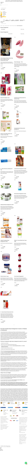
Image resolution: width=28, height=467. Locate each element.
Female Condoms (16, 101)
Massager (18, 66)
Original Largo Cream (9, 397)
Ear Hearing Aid (20, 398)
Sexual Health (20, 385)
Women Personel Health (13, 25)
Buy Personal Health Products (23, 102)
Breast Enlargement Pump (11, 382)
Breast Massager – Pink (4, 384)
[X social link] (13, 4)
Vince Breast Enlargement (18, 276)
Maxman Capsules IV (7, 394)
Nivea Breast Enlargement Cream (20, 193)
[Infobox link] (14, 2)
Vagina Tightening (16, 102)
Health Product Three (3, 314)
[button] (2, 69)
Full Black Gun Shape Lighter (17, 397)
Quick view (1, 57)
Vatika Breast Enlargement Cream (20, 382)
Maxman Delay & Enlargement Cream (8, 395)
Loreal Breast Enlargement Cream (20, 168)
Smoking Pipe (15, 398)
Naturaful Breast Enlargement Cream (7, 204)
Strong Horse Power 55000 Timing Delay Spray (16, 393)
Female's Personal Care (4, 137)
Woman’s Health (25, 385)
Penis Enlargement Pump (14, 394)
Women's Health (3, 172)
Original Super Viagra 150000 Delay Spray (16, 396)
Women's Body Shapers (4, 173)
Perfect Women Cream (5, 276)
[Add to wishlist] (3, 57)
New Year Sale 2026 (10, 317)
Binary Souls (8, 446)
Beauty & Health (7, 100)
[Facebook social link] (12, 4)
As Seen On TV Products (22, 64)
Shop (3, 25)
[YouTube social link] (14, 4)
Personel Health (7, 25)
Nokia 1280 (23, 396)
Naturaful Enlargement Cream (12, 384)
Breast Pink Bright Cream (5, 97)
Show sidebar (3, 29)
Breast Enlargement (23, 63)
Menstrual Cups (24, 101)
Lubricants (20, 101)
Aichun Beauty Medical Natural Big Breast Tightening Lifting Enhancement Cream (7, 59)
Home (1, 25)
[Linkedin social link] (15, 4)
